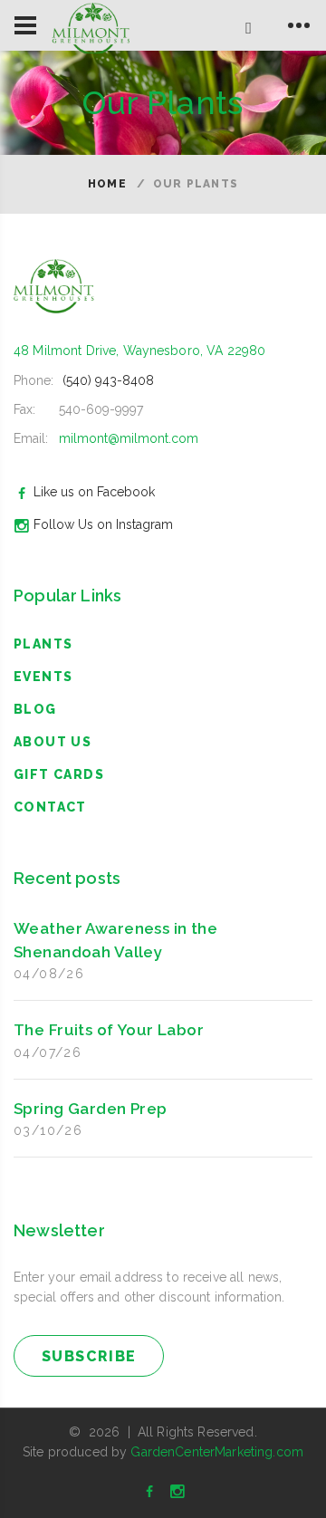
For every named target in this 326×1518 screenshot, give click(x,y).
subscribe (89, 1356)
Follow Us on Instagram (103, 524)
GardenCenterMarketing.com (216, 1452)
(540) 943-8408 (108, 380)
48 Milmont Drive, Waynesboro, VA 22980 (139, 350)
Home (107, 184)
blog (35, 709)
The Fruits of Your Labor (109, 1030)
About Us (52, 742)
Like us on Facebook (94, 492)
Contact (50, 807)
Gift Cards (59, 774)
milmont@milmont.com (128, 438)
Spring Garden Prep (91, 1109)
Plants (43, 644)
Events (43, 676)
